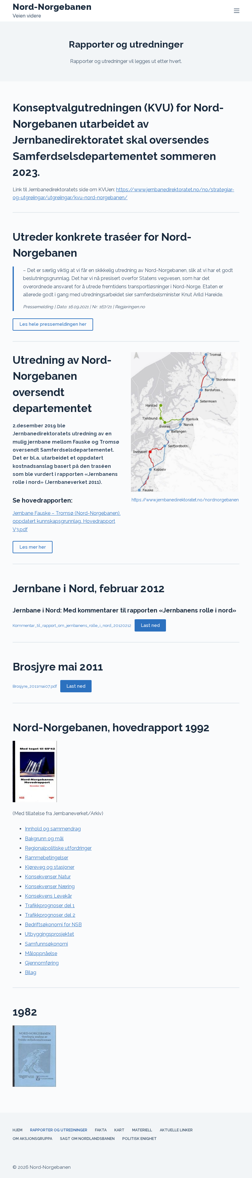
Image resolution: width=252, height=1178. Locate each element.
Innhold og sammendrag (53, 829)
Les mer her (32, 547)
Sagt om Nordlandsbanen (87, 1139)
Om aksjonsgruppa (32, 1139)
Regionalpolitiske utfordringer (58, 848)
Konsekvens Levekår (48, 896)
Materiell (142, 1130)
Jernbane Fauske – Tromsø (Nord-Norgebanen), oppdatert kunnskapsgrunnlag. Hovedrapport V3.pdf (66, 521)
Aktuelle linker (176, 1130)
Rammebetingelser (46, 858)
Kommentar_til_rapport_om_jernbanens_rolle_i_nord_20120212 (72, 625)
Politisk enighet (139, 1139)
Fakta (101, 1130)
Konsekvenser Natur (48, 877)
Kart (119, 1130)
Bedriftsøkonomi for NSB (53, 924)
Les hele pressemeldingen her (52, 324)
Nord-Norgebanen (52, 7)
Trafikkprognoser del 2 (50, 915)
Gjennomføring (42, 963)
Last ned (150, 625)
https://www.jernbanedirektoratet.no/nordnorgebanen (185, 499)
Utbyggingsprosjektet (49, 934)
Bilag (30, 972)
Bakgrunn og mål (44, 839)
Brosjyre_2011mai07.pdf (35, 686)
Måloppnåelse (41, 953)
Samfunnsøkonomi (46, 944)
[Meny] (236, 11)
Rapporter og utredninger (58, 1130)
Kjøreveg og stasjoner (49, 867)
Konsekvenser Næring (50, 886)
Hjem (17, 1130)
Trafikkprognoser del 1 (50, 905)
